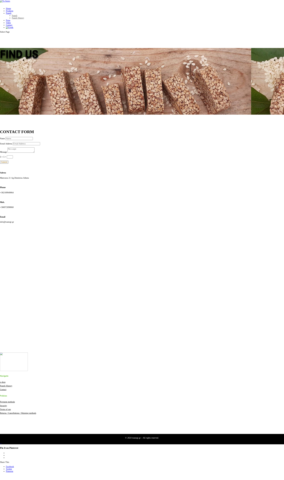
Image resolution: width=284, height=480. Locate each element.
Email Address (6, 144)
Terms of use (5, 409)
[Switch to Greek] (9, 29)
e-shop (2, 382)
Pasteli (8, 13)
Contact (3, 389)
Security (3, 406)
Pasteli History (18, 18)
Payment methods (7, 402)
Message (3, 152)
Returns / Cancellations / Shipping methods (18, 413)
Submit (4, 162)
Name (2, 138)
